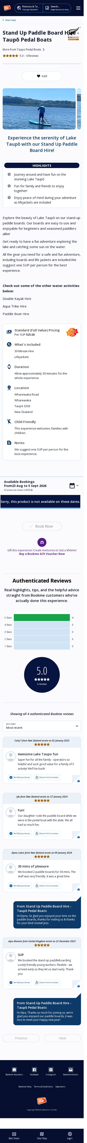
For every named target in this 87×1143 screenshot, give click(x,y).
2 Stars (8, 639)
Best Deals (14, 1136)
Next (62, 1038)
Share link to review (46, 777)
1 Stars (8, 646)
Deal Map (42, 1136)
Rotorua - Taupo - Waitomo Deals (3, 20)
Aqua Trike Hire (15, 306)
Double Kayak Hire (17, 298)
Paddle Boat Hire (16, 314)
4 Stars (8, 624)
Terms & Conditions (43, 1086)
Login (69, 1136)
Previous (21, 1038)
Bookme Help (25, 1086)
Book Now (44, 526)
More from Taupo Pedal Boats (24, 49)
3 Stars (8, 632)
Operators (60, 1086)
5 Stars (8, 617)
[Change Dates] (74, 485)
